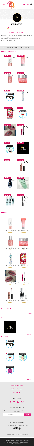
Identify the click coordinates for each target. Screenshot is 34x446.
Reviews (3, 47)
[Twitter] (14, 402)
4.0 (26, 162)
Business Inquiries (17, 385)
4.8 (13, 109)
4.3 (13, 57)
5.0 (13, 74)
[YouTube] (22, 402)
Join (27, 415)
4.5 (26, 57)
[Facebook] (11, 402)
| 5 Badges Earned (19, 32)
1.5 (13, 197)
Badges (27, 47)
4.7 (26, 74)
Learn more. (18, 444)
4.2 (13, 127)
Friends (9, 47)
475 (12, 32)
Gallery (22, 47)
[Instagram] (18, 402)
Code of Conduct (16, 389)
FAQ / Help (16, 392)
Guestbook (15, 47)
